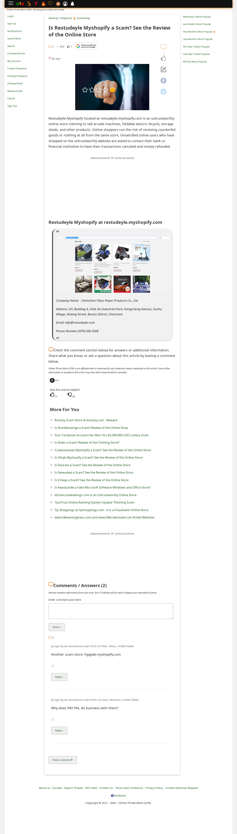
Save (57, 380)
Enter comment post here (65, 599)
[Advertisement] (112, 186)
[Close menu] (9, 111)
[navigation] (163, 58)
